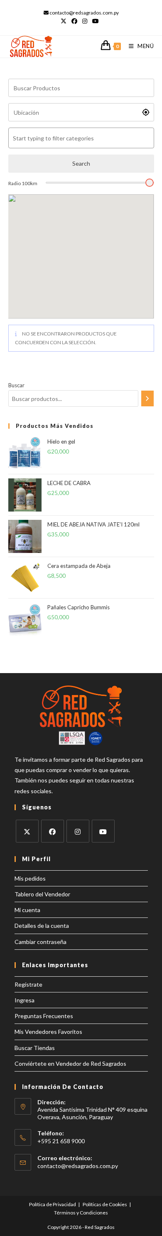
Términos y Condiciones (81, 1212)
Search (81, 163)
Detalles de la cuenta (42, 925)
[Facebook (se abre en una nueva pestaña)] (74, 21)
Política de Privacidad (52, 1204)
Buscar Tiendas (35, 1047)
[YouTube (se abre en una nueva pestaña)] (95, 21)
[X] (27, 831)
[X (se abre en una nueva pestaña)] (65, 21)
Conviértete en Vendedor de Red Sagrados (70, 1063)
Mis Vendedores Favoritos (48, 1031)
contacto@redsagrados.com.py (77, 1165)
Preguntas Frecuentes (44, 1015)
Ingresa (24, 1000)
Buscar (16, 385)
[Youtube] (103, 831)
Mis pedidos (30, 878)
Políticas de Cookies (105, 1204)
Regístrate (28, 984)
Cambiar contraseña (40, 941)
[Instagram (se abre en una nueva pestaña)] (85, 21)
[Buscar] (147, 398)
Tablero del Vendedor (42, 894)
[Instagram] (77, 831)
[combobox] (81, 138)
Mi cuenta (27, 909)
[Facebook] (52, 831)
